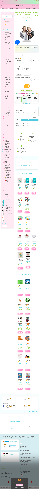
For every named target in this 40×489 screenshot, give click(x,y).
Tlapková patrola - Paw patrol (8, 91)
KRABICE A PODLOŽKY (7, 141)
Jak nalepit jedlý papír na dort (6, 473)
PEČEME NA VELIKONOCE (7, 187)
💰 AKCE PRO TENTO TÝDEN (7, 25)
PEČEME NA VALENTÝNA (7, 184)
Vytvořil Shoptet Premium (34, 487)
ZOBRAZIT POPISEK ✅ (26, 165)
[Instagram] (21, 475)
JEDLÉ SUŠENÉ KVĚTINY (8, 138)
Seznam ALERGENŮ (24, 464)
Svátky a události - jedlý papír (8, 49)
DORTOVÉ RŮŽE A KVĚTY (8, 135)
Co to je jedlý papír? (4, 474)
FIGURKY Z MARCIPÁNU (7, 131)
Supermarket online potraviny (29, 437)
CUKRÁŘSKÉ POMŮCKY (7, 144)
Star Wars (7, 88)
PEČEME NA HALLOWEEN (7, 191)
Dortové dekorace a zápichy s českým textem (8, 100)
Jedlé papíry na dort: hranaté (8, 46)
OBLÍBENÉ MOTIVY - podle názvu (8, 33)
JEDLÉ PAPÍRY (8, 29)
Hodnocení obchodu (24, 462)
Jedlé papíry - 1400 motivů (7, 55)
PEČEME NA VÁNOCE (7, 194)
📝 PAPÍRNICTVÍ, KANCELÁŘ (8, 178)
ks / (4, 226)
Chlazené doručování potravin (26, 449)
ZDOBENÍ (7, 129)
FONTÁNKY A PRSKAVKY (7, 165)
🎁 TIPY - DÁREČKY (7, 181)
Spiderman (7, 86)
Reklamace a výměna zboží (25, 456)
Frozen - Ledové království (8, 69)
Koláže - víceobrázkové (7, 40)
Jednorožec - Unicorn (7, 72)
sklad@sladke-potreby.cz (25, 471)
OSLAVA (6, 159)
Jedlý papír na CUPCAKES (7, 43)
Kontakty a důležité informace (26, 447)
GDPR (21, 454)
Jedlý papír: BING (8, 63)
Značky (6, 196)
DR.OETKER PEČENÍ (7, 155)
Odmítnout (22, 487)
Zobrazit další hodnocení (32, 411)
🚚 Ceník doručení (26, 103)
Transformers (7, 93)
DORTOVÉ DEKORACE (7, 152)
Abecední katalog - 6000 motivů (8, 52)
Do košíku (30, 119)
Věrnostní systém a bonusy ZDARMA (27, 457)
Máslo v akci (7, 437)
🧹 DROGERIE (8, 172)
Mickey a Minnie (8, 82)
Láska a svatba (8, 103)
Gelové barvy (14, 436)
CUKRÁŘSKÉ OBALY (7, 168)
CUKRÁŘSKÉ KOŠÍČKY (7, 126)
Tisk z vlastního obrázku (8, 37)
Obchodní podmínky (24, 451)
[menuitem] (3, 8)
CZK (1, 5)
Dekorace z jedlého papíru (7, 59)
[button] (20, 58)
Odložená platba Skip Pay (25, 458)
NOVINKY (7, 27)
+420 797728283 (23, 472)
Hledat (7, 16)
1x (27, 20)
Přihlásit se (12, 428)
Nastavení (16, 487)
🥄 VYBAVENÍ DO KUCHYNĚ (8, 175)
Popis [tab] (19, 158)
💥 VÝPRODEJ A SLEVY (8, 22)
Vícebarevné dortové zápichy (8, 109)
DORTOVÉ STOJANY (7, 147)
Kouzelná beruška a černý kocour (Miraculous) (8, 76)
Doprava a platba (23, 446)
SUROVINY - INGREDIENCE (7, 123)
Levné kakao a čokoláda (30, 436)
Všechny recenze (12, 446)
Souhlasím (20, 485)
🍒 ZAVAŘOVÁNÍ (8, 170)
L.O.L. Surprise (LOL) (7, 80)
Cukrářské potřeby (6, 436)
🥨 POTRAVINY (8, 120)
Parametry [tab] (26, 158)
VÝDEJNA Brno (23, 444)
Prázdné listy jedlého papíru (7, 113)
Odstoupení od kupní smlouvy (26, 453)
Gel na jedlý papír (8, 61)
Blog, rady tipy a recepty (5, 477)
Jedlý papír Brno (21, 436)
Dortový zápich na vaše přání (8, 106)
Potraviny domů (4, 476)
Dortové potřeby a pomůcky (16, 437)
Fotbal (6, 66)
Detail (26, 212)
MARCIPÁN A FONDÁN (7, 116)
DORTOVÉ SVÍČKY (7, 162)
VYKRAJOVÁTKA (8, 149)
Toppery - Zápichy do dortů (8, 96)
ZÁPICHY (7, 157)
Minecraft (7, 84)
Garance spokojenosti (24, 450)
